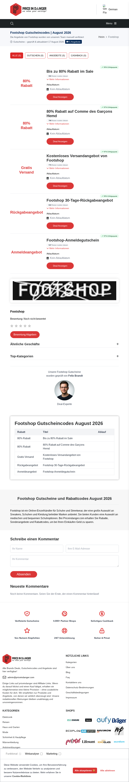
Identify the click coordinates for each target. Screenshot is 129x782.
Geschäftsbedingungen (77, 692)
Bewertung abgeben (25, 334)
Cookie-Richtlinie (21, 776)
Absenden (24, 574)
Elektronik (7, 717)
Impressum (71, 697)
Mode (5, 732)
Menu (109, 23)
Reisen (6, 722)
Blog (68, 672)
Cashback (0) (78, 55)
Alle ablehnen (107, 770)
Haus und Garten (11, 727)
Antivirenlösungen (11, 747)
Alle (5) (16, 55)
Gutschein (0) (35, 55)
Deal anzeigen (60, 97)
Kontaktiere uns (73, 682)
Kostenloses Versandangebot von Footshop (77, 158)
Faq (68, 677)
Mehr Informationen (59, 79)
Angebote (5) (57, 55)
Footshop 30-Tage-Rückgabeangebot (80, 200)
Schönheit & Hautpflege (14, 737)
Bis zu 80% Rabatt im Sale (70, 71)
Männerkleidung (11, 742)
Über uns (70, 667)
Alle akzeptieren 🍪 (85, 770)
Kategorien (71, 662)
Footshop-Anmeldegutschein (73, 240)
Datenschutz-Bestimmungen (80, 687)
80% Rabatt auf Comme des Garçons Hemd (79, 113)
